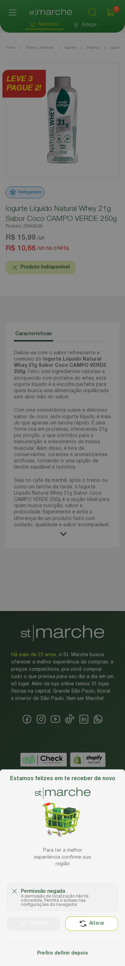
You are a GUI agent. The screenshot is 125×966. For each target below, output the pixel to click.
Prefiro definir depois (62, 953)
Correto (39, 923)
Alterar (97, 923)
